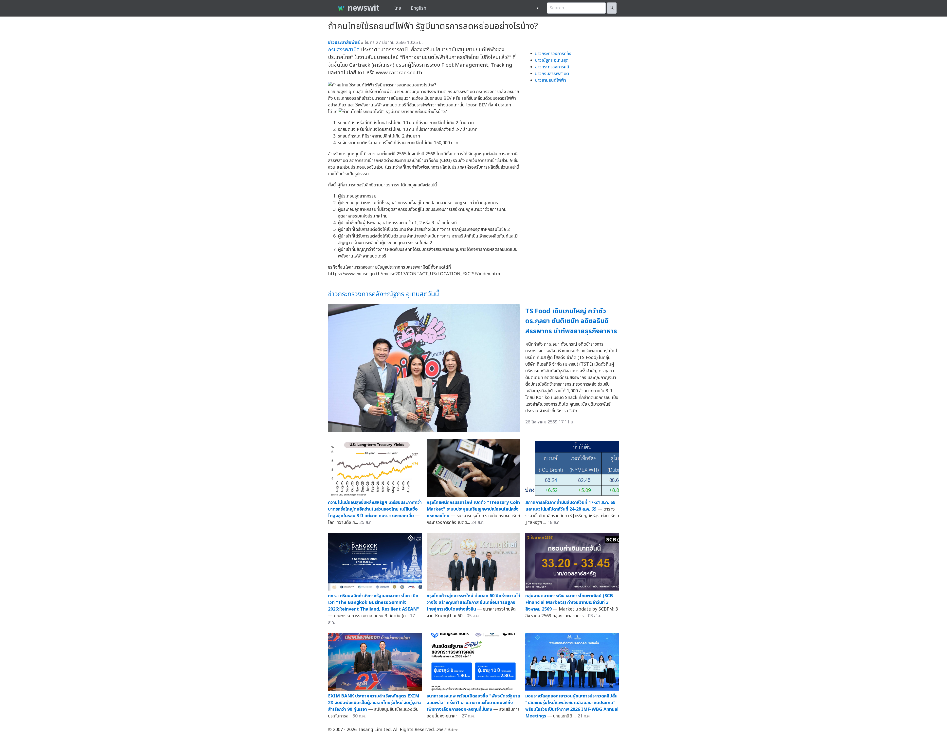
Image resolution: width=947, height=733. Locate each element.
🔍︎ (612, 8)
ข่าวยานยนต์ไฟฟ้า (550, 80)
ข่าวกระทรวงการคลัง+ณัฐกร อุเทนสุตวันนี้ (383, 294)
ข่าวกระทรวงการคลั (552, 67)
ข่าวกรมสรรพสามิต (552, 73)
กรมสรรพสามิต (344, 50)
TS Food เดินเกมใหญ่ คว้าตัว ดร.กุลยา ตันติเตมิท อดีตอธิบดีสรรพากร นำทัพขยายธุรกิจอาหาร (571, 321)
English (418, 8)
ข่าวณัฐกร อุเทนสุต (551, 60)
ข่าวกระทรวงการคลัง (553, 53)
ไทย (397, 8)
